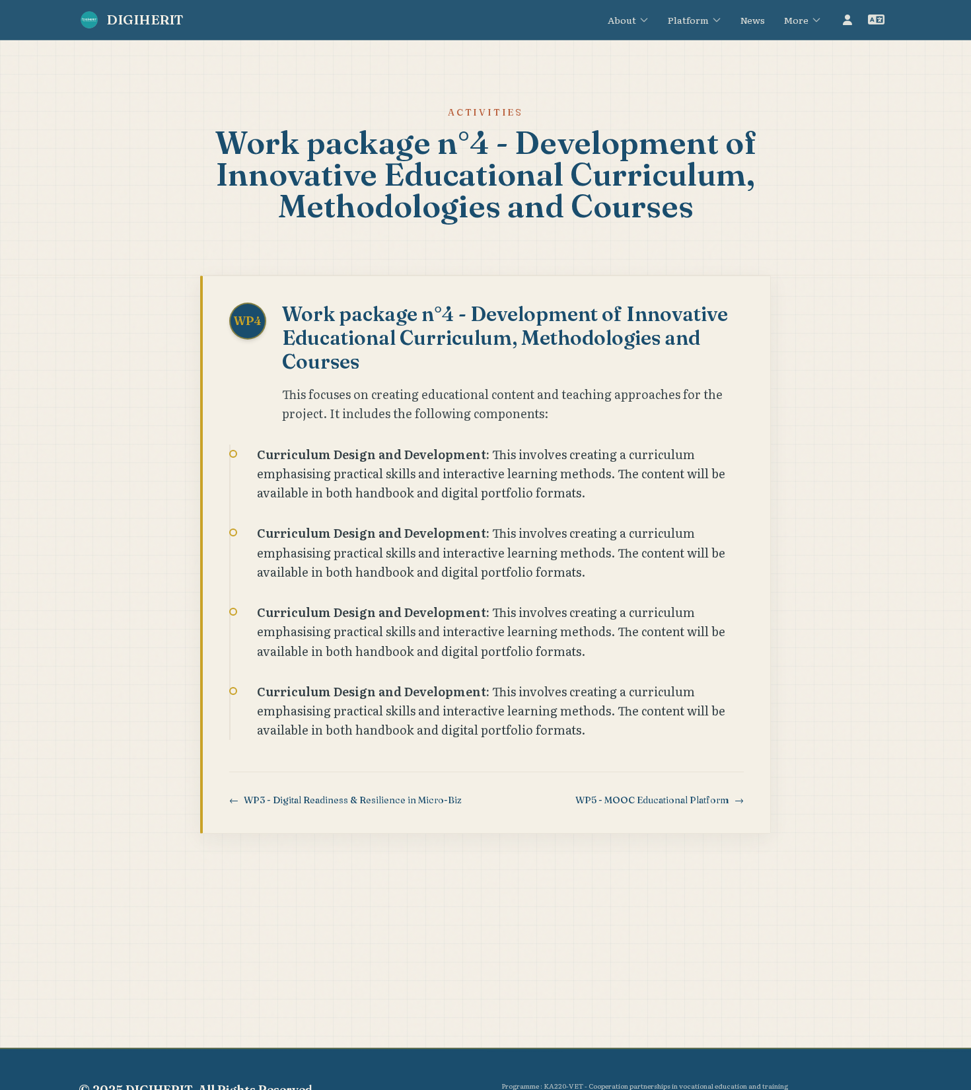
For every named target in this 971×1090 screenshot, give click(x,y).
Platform (688, 19)
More (796, 19)
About (622, 19)
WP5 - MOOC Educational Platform (659, 800)
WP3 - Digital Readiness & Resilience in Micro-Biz (345, 800)
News (752, 19)
